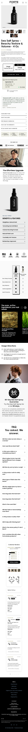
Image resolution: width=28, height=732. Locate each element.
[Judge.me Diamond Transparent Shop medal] (19, 579)
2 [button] (12, 674)
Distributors (14, 686)
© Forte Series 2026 (9, 727)
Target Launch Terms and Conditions (14, 690)
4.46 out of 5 (17, 547)
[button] (4, 31)
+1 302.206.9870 (14, 706)
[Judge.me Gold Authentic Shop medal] (12, 579)
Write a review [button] (14, 562)
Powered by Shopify (18, 727)
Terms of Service (14, 692)
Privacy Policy (14, 688)
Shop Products (14, 684)
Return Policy (14, 694)
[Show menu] (2, 2)
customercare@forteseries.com (11, 414)
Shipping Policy (14, 696)
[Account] (23, 2)
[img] (10, 595)
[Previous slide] (22, 307)
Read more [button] (10, 605)
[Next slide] (25, 307)
